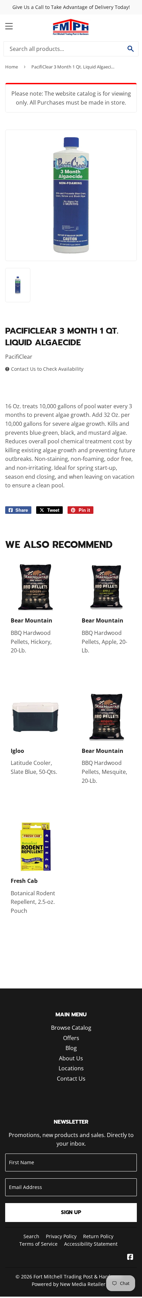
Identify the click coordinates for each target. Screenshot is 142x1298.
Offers (71, 1038)
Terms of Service (38, 1244)
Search (31, 1236)
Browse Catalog (71, 1027)
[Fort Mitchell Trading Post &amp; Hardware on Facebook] (130, 1257)
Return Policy (98, 1236)
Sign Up (71, 1212)
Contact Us (71, 1078)
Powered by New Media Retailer (68, 1284)
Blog (71, 1048)
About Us (71, 1058)
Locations (71, 1068)
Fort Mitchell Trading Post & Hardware (77, 1276)
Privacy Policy (61, 1236)
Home (11, 67)
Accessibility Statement (91, 1244)
